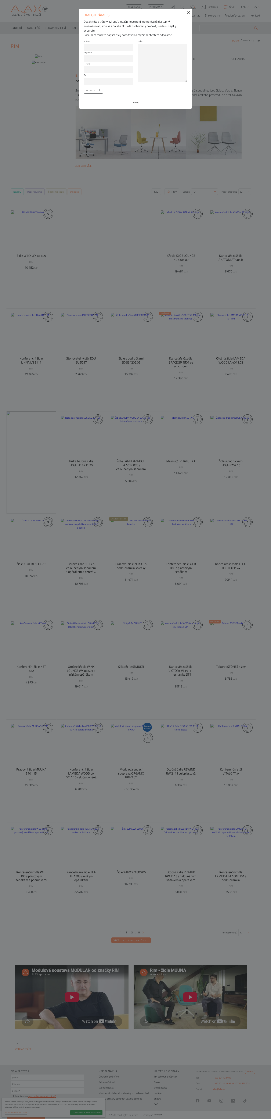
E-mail (87, 64)
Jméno (87, 41)
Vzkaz (140, 41)
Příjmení (88, 52)
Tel (85, 75)
